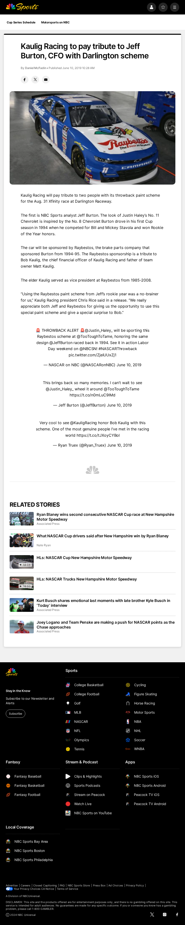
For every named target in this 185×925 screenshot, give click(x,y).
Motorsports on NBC (55, 22)
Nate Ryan (44, 545)
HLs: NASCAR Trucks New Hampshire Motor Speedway (87, 579)
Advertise (12, 885)
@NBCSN (88, 348)
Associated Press (48, 523)
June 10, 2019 (129, 364)
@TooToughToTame (94, 336)
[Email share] (46, 79)
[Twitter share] (35, 79)
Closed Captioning (45, 885)
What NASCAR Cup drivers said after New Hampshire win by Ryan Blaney (103, 535)
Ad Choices (115, 885)
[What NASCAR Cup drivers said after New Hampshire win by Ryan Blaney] (22, 540)
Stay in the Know (18, 691)
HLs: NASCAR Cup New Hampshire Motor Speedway (84, 557)
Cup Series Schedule (21, 22)
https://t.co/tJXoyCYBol (98, 435)
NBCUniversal (31, 896)
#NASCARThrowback (118, 348)
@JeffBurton (60, 342)
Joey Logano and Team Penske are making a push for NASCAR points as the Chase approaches (106, 624)
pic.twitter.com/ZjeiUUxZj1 (92, 354)
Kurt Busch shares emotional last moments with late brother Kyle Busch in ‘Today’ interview (103, 603)
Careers (25, 885)
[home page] (22, 7)
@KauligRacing (83, 422)
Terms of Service (67, 888)
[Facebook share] (24, 79)
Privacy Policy (135, 885)
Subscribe (15, 713)
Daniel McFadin (35, 68)
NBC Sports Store (79, 885)
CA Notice (47, 888)
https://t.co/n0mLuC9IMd (92, 395)
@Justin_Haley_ (98, 330)
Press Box (99, 885)
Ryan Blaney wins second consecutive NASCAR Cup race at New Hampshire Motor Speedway (105, 517)
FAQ (62, 885)
